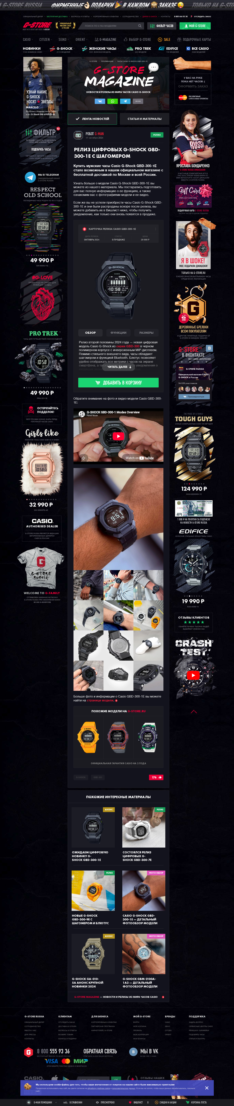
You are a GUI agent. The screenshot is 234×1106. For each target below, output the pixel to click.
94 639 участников (187, 383)
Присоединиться (196, 397)
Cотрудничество (32, 1026)
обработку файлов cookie (99, 1088)
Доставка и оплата (67, 1026)
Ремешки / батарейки (199, 1030)
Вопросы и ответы (80, 16)
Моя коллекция (141, 1035)
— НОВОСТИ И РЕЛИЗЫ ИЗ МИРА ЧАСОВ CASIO (116, 997)
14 (58, 255)
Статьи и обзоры (197, 1039)
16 (60, 387)
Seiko (62, 40)
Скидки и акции (168, 1103)
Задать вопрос (196, 1022)
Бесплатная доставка (57, 16)
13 (55, 255)
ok (116, 1079)
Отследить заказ (202, 16)
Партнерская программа (103, 1026)
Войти (136, 1022)
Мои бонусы (139, 1039)
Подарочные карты (197, 40)
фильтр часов (164, 26)
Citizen (44, 40)
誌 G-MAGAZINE (105, 40)
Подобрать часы (197, 1035)
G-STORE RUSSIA (195, 369)
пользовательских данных (123, 1088)
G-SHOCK (81, 778)
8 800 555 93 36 (181, 16)
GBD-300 (98, 778)
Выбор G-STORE (140, 40)
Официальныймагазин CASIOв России (65, 25)
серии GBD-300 (127, 346)
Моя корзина (139, 1026)
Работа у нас (30, 1030)
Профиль (137, 1030)
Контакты (165, 16)
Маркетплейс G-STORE (101, 1030)
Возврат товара (65, 1035)
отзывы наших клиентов (152, 1079)
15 (57, 387)
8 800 (53, 1052)
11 (50, 255)
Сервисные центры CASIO (201, 1026)
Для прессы (30, 1035)
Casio (27, 40)
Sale (167, 40)
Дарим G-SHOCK (150, 16)
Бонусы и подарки (67, 1039)
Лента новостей (95, 119)
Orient (80, 40)
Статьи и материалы (145, 119)
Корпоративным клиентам (106, 16)
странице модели (100, 700)
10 (48, 255)
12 (53, 255)
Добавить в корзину (122, 383)
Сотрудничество (130, 16)
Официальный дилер (33, 16)
